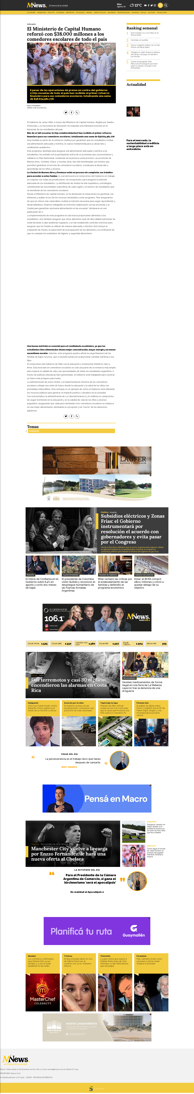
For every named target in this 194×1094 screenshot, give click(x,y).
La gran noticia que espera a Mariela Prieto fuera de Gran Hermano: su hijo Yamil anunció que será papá (114, 962)
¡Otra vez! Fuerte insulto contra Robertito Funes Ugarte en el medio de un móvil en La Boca (42, 708)
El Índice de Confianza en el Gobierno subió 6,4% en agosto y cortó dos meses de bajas (42, 583)
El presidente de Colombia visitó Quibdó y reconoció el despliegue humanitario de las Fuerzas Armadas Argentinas (78, 584)
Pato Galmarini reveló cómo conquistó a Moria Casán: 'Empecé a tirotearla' (149, 961)
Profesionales (124, 12)
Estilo (143, 12)
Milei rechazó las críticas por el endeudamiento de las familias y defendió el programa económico (115, 583)
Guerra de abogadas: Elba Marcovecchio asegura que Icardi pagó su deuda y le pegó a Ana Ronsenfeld (144, 65)
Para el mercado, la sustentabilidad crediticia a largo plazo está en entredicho (143, 145)
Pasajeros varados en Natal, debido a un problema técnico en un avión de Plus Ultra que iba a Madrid (156, 829)
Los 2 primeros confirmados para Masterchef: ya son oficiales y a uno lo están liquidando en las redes (41, 962)
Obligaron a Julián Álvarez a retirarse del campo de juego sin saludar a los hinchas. (145, 54)
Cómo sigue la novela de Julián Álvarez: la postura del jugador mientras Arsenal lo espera (156, 853)
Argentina (41, 12)
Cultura (151, 12)
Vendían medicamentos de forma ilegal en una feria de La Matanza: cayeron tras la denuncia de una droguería (142, 686)
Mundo (89, 12)
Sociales (135, 12)
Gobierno (34, 431)
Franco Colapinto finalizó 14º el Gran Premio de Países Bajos (145, 46)
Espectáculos (100, 12)
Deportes (70, 12)
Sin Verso (112, 12)
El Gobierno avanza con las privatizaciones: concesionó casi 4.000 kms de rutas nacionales (79, 708)
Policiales (80, 12)
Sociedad (60, 12)
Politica (51, 12)
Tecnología (162, 12)
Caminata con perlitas (139, 40)
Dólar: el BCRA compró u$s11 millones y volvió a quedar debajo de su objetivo (149, 583)
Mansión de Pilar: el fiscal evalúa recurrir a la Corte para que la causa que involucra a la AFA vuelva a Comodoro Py (114, 709)
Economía (31, 12)
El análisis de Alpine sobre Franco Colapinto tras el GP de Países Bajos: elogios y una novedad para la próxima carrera (151, 710)
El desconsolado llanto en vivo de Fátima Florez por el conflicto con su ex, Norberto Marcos (78, 962)
